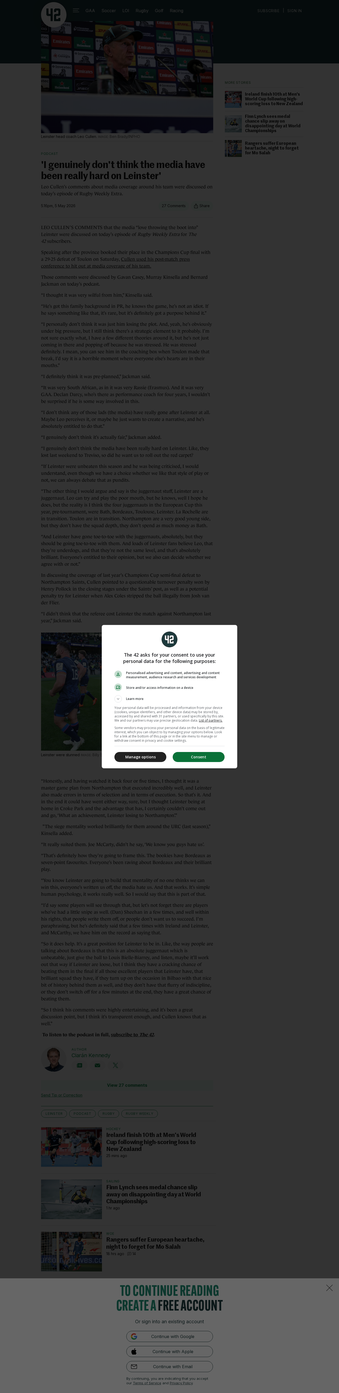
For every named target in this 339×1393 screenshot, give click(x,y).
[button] (169, 699)
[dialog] (169, 696)
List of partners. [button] (210, 720)
